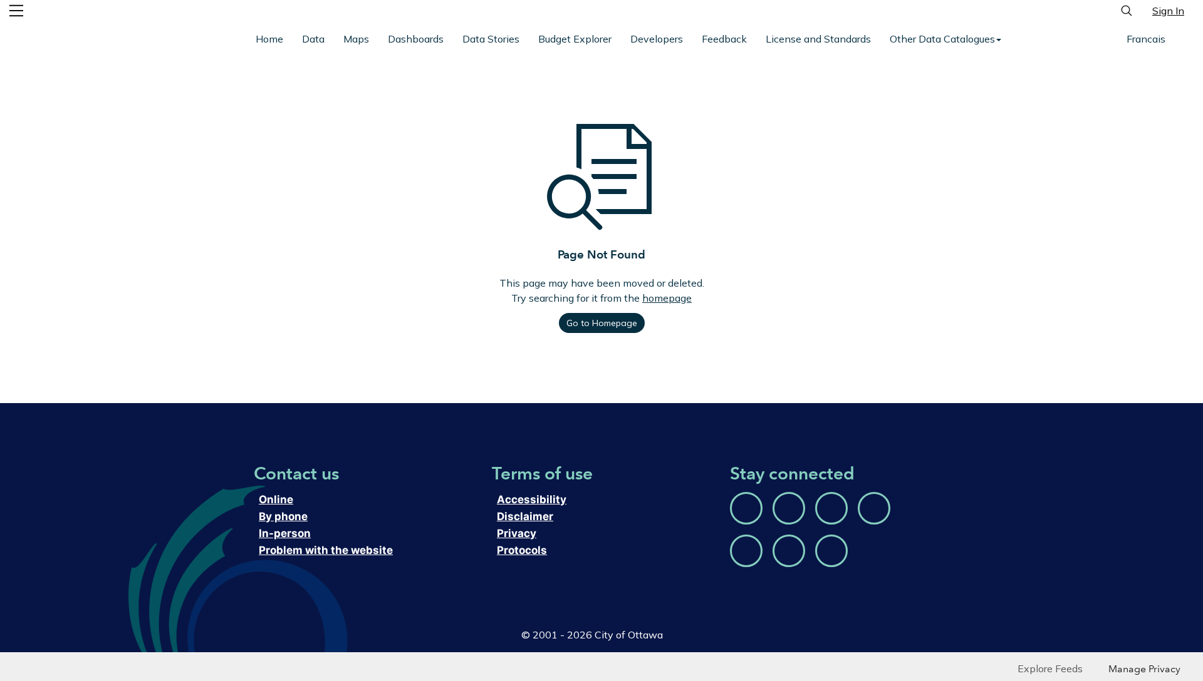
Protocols (522, 550)
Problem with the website (327, 550)
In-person (283, 533)
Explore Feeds (1050, 668)
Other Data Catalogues (942, 39)
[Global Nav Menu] (16, 10)
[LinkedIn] (831, 551)
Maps (356, 39)
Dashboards (416, 39)
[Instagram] (831, 508)
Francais (1146, 39)
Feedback (724, 39)
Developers (656, 39)
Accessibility (529, 499)
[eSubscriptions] (789, 551)
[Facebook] (789, 508)
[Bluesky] (746, 508)
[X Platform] (874, 508)
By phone (283, 516)
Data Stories (490, 39)
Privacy (515, 533)
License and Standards (818, 39)
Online (275, 499)
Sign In (1168, 10)
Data (313, 39)
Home (269, 39)
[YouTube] (746, 551)
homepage (667, 298)
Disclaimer (524, 516)
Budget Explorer (575, 39)
